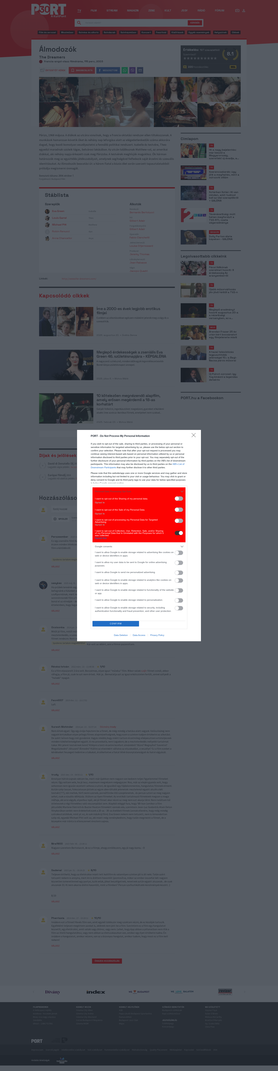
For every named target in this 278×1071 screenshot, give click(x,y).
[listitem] (139, 491)
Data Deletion (121, 635)
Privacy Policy (157, 635)
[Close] (195, 436)
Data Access (139, 635)
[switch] (179, 498)
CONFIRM (116, 623)
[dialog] (139, 535)
